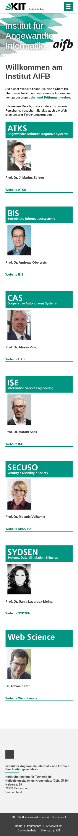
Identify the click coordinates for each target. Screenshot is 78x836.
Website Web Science (21, 698)
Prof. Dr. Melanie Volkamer (25, 516)
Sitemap (46, 830)
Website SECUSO (18, 528)
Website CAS (14, 359)
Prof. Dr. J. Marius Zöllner (24, 177)
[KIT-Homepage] (15, 6)
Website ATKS (15, 189)
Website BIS (14, 274)
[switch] (51, 6)
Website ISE (14, 444)
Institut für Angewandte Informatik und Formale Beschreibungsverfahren (37, 9)
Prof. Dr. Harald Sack (21, 432)
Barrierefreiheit (27, 830)
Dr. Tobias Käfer (17, 686)
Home (18, 826)
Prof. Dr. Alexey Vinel (21, 347)
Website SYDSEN (17, 613)
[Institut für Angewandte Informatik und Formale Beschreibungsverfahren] (63, 45)
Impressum (34, 826)
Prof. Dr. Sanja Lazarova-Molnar (29, 601)
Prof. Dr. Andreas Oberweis (26, 262)
